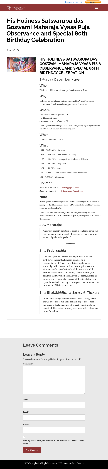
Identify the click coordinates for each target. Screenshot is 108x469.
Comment (28, 363)
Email (26, 412)
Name (26, 399)
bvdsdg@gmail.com (70, 187)
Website (26, 424)
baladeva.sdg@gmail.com (72, 190)
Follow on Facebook (74, 2)
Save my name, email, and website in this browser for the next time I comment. (53, 442)
